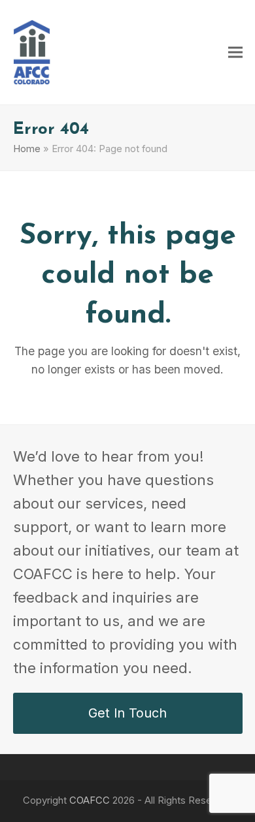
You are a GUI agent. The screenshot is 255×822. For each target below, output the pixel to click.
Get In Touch (127, 713)
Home (27, 149)
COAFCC (89, 800)
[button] (235, 51)
